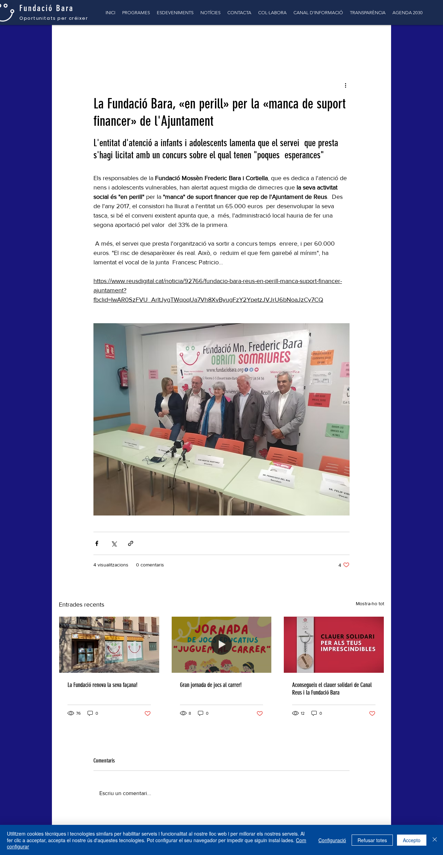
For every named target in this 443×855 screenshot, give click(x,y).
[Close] (435, 839)
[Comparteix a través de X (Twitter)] (113, 543)
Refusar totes (372, 840)
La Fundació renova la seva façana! (102, 685)
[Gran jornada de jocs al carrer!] (222, 645)
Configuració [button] (332, 840)
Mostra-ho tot (370, 603)
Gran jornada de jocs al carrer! (211, 685)
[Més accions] (345, 85)
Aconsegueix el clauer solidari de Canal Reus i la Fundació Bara (332, 688)
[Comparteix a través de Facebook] (96, 543)
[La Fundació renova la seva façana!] (109, 645)
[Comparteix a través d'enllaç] (130, 543)
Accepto (412, 840)
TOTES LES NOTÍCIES (85, 39)
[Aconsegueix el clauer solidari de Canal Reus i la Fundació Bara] (334, 645)
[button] (375, 39)
